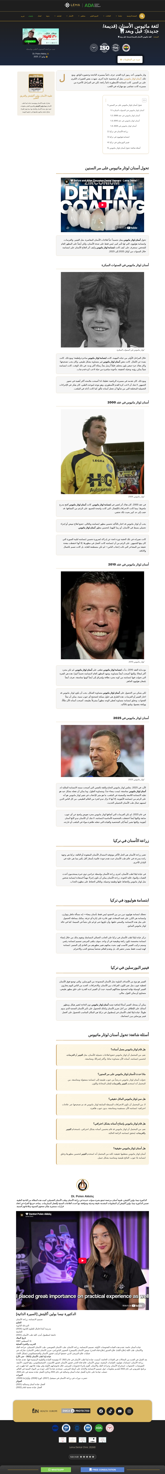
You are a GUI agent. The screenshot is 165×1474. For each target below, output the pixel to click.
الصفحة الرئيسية (132, 16)
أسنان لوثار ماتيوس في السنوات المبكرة (128, 110)
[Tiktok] (110, 1411)
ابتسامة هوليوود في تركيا (119, 137)
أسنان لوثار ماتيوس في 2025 (125, 126)
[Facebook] (101, 1411)
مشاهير (83, 16)
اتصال (39, 16)
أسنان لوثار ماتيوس (132, 78)
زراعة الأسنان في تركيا (119, 131)
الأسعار (71, 16)
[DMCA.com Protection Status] (76, 1413)
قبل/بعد (59, 16)
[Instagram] (129, 1411)
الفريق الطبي (94, 16)
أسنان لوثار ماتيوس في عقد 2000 (127, 115)
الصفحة (156, 37)
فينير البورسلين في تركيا (119, 142)
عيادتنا (120, 16)
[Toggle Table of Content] (143, 100)
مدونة (47, 16)
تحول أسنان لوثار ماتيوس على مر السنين (125, 105)
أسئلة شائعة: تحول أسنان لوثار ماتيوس (125, 148)
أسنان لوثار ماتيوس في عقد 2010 (127, 121)
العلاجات (108, 16)
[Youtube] (120, 1411)
